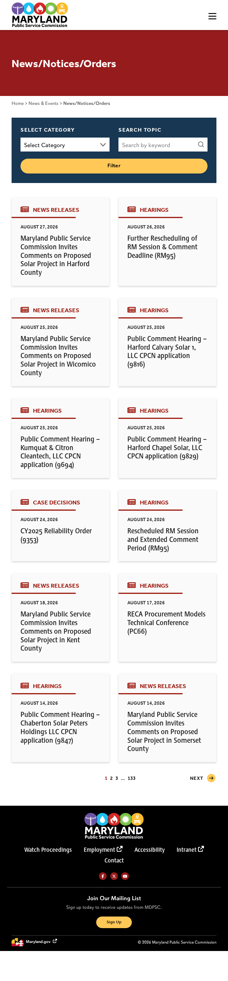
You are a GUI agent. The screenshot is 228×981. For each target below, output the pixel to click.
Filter (114, 166)
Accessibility (149, 849)
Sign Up (114, 922)
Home (18, 103)
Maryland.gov (38, 941)
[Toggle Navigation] (212, 16)
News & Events (43, 103)
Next (197, 778)
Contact (114, 860)
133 (132, 778)
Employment (99, 849)
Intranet (187, 849)
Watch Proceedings (48, 849)
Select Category (47, 130)
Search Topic (140, 130)
